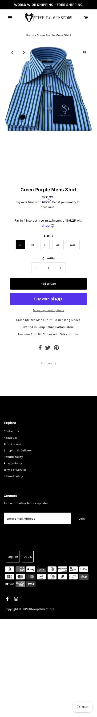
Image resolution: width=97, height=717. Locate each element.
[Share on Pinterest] (56, 349)
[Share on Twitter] (48, 349)
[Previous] (12, 52)
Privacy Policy (13, 463)
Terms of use (12, 444)
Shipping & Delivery (18, 450)
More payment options (48, 310)
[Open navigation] (10, 18)
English (13, 556)
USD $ (28, 556)
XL (58, 245)
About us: (10, 437)
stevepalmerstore (41, 609)
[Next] (24, 52)
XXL (73, 245)
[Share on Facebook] (40, 349)
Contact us (48, 363)
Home (30, 35)
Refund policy (13, 456)
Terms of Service (15, 469)
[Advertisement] (48, 667)
